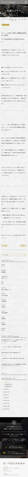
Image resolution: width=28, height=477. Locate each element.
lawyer (6, 24)
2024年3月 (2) (8, 386)
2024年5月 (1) (8, 384)
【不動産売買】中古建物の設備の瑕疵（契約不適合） (13, 358)
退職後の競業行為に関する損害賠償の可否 (10, 352)
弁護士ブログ (11, 19)
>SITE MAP (5, 473)
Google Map (5, 469)
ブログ (6, 19)
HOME (2, 19)
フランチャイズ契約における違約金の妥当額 (11, 346)
